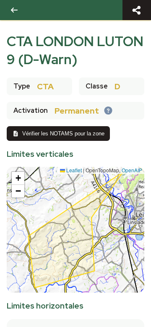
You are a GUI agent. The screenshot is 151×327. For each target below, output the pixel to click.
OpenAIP (132, 170)
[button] (18, 178)
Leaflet (73, 170)
